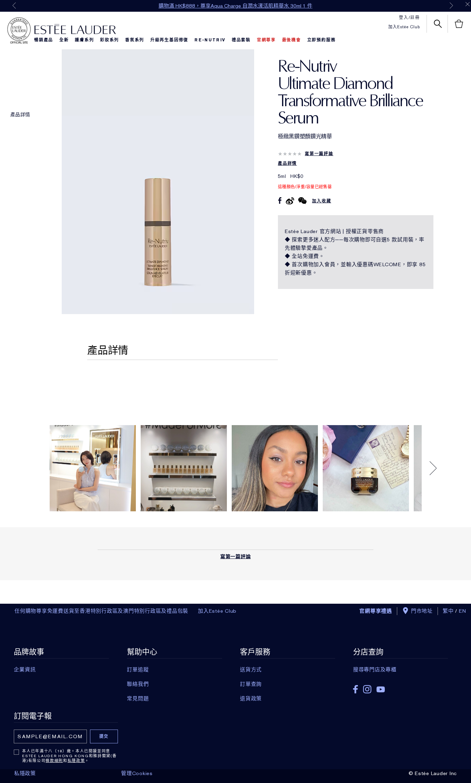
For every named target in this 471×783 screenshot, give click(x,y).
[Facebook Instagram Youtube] (400, 687)
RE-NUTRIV (210, 40)
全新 (64, 40)
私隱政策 (76, 760)
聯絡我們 (138, 684)
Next (451, 5)
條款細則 (54, 760)
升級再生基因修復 (169, 40)
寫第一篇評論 (319, 154)
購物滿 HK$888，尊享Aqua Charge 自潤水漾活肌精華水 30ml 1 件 (235, 5)
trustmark (19, 30)
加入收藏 (321, 201)
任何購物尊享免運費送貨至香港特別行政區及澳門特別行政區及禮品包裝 (101, 611)
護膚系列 (84, 40)
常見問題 (138, 698)
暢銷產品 (43, 40)
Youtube (381, 689)
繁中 (448, 611)
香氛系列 (134, 40)
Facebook (355, 689)
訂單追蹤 (138, 669)
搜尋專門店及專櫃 (375, 669)
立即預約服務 (321, 40)
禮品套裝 (241, 40)
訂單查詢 (251, 684)
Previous (14, 5)
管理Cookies (137, 773)
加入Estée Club (404, 27)
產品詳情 (20, 114)
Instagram (367, 689)
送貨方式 (251, 669)
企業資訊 (25, 669)
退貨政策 (251, 698)
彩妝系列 (109, 40)
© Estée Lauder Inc (433, 773)
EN (463, 611)
